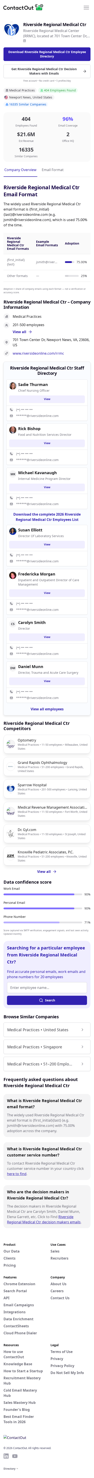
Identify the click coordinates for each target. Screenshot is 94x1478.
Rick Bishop (29, 428)
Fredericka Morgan (36, 574)
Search (50, 1000)
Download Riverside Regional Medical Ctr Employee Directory (47, 54)
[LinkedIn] (24, 40)
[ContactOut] (24, 7)
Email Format (53, 169)
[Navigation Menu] (86, 7)
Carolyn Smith (32, 622)
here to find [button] (16, 1173)
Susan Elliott (30, 530)
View (47, 399)
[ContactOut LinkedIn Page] (6, 1456)
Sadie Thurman (33, 384)
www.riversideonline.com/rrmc (38, 353)
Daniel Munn (30, 666)
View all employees (47, 709)
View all (44, 871)
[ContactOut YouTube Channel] (14, 1456)
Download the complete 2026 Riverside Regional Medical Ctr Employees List (47, 517)
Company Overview (20, 169)
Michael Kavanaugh (37, 472)
